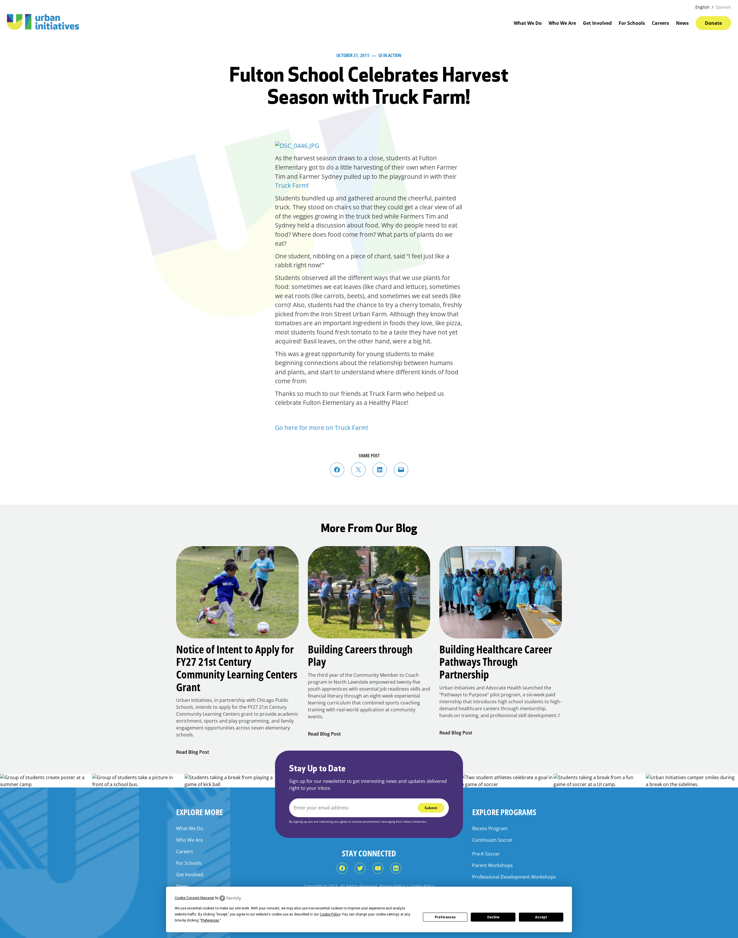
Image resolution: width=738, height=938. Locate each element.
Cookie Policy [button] (330, 914)
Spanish (723, 7)
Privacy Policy (392, 886)
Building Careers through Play (360, 655)
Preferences (445, 917)
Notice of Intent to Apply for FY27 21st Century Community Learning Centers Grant (236, 668)
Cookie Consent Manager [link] (194, 898)
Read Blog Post (192, 752)
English (702, 7)
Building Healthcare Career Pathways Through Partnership (495, 662)
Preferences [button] (210, 920)
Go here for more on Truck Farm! (321, 428)
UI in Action (390, 55)
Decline (493, 917)
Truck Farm (291, 185)
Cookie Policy (422, 886)
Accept (541, 917)
